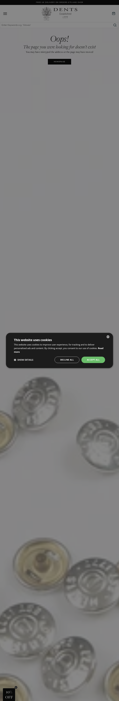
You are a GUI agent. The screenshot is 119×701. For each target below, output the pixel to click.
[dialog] (59, 350)
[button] (23, 359)
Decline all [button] (67, 359)
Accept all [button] (93, 359)
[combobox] (108, 336)
